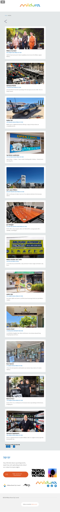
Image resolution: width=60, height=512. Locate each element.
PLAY (6, 15)
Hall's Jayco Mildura (11, 190)
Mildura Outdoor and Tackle (14, 259)
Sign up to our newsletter (17, 474)
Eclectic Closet (10, 329)
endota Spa (9, 294)
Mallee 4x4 (9, 120)
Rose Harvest (10, 364)
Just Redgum (9, 225)
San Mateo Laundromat (12, 155)
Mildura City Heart (11, 51)
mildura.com (34, 504)
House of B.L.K (10, 399)
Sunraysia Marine (11, 86)
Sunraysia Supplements (12, 433)
